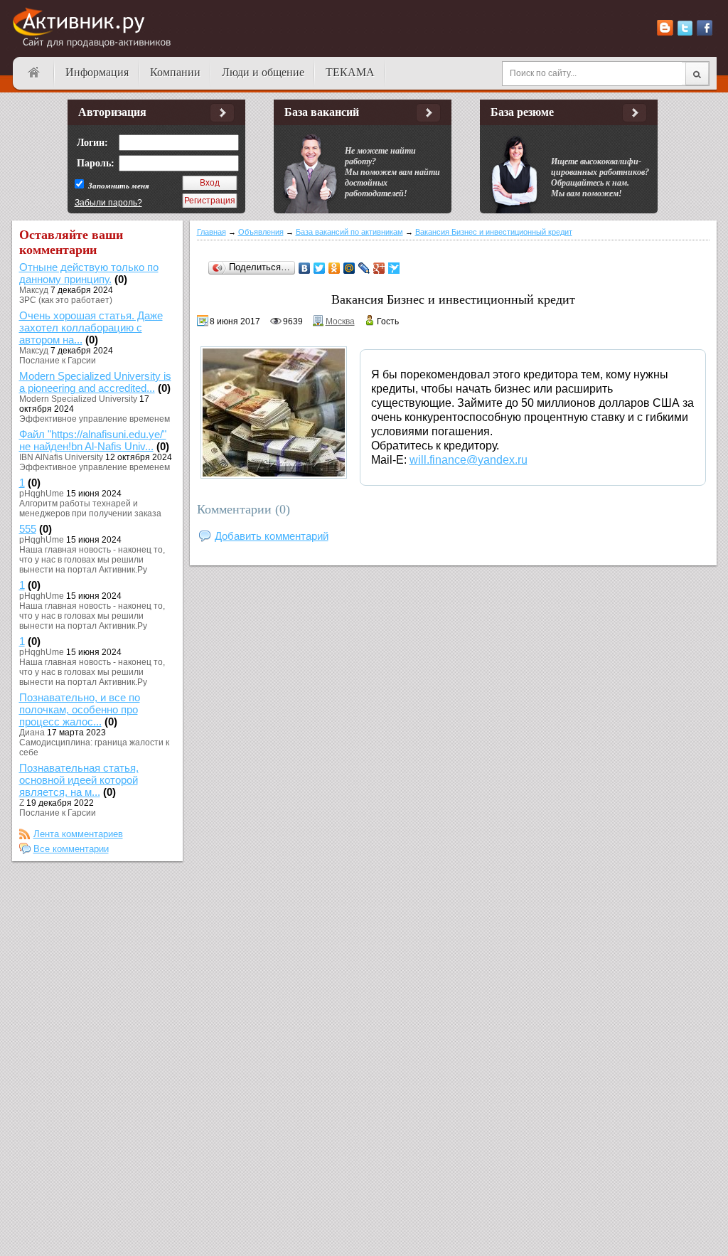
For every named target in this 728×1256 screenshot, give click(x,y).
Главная (211, 232)
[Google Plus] (379, 268)
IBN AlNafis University (61, 457)
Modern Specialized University (78, 399)
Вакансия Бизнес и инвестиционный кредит (493, 232)
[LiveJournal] (364, 268)
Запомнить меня (117, 185)
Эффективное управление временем (94, 419)
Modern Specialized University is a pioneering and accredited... (95, 382)
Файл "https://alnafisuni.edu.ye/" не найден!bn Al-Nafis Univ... (92, 440)
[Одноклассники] (334, 268)
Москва (340, 321)
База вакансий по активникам (349, 232)
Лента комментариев (78, 834)
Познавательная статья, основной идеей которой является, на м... (79, 780)
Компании (175, 72)
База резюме (522, 112)
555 (27, 529)
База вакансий (321, 112)
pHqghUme (41, 494)
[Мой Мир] (349, 268)
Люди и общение (263, 72)
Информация (97, 72)
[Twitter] (319, 268)
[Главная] (33, 72)
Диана (32, 733)
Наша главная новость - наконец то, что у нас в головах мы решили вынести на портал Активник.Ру (92, 560)
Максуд (33, 290)
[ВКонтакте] (304, 268)
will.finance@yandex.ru (469, 460)
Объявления (261, 232)
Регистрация (209, 201)
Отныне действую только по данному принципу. (89, 273)
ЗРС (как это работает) (65, 300)
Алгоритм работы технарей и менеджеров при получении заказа (90, 508)
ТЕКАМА (350, 72)
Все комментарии (71, 848)
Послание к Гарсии (57, 361)
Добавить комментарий (271, 536)
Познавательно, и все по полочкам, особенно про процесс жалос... (79, 709)
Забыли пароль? (108, 203)
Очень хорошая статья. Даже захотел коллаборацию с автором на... (91, 327)
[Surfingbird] (394, 268)
